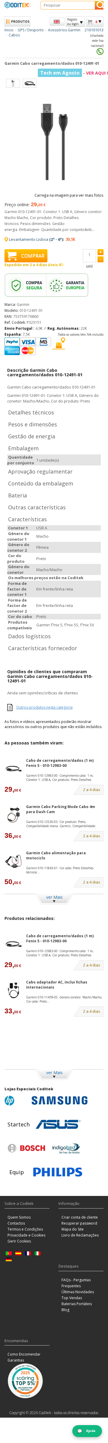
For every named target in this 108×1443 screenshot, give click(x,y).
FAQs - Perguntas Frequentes (76, 1282)
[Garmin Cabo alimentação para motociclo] (13, 861)
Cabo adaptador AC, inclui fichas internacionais (56, 985)
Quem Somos (19, 1217)
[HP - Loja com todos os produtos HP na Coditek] (16, 1100)
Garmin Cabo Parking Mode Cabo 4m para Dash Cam (60, 809)
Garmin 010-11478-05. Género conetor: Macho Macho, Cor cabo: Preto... (64, 999)
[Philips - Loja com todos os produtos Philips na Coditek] (57, 1172)
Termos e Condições (25, 1229)
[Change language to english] (57, 22)
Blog (65, 1309)
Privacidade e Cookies (26, 1235)
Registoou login (73, 21)
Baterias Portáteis (77, 1303)
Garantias (16, 1360)
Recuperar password (79, 1223)
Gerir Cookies (19, 1241)
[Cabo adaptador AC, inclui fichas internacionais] (13, 990)
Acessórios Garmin (64, 30)
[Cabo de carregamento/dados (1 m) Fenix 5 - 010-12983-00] (13, 769)
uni (89, 266)
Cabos (14, 35)
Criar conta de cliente (80, 1217)
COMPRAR (32, 255)
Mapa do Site (73, 1229)
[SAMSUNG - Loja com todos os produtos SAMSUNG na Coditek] (60, 1100)
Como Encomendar (24, 1354)
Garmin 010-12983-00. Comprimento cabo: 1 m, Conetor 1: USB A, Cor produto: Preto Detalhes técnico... (60, 777)
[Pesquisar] (99, 5)
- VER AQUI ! (74, 73)
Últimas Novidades (78, 1291)
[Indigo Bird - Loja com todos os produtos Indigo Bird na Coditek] (66, 1148)
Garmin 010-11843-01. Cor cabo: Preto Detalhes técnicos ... (59, 870)
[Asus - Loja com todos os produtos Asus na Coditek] (58, 1124)
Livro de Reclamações (80, 1235)
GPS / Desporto (31, 30)
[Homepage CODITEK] (18, 5)
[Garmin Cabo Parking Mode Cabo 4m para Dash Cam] (13, 815)
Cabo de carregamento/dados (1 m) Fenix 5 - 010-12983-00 (60, 763)
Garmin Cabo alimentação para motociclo (56, 855)
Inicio (9, 30)
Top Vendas (72, 1297)
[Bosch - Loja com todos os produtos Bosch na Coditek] (26, 1148)
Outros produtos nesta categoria (44, 707)
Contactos (16, 1223)
